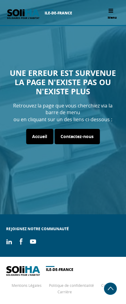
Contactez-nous (77, 136)
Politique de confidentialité (71, 285)
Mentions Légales (27, 285)
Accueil (39, 136)
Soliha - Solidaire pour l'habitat (23, 14)
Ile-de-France (58, 13)
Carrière (64, 291)
